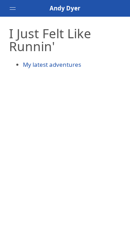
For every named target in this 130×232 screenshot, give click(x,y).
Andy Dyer (65, 8)
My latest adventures (52, 65)
